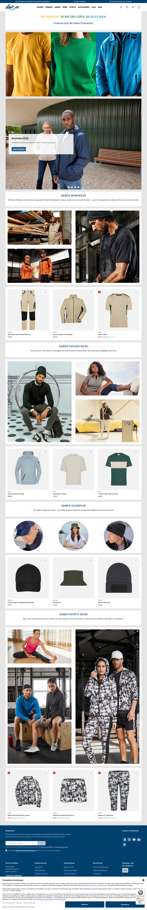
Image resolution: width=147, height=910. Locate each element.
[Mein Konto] (133, 7)
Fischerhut (57, 602)
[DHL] (125, 870)
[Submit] (42, 843)
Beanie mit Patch (104, 602)
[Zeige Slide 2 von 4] (72, 187)
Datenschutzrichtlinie (46, 847)
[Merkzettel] (127, 7)
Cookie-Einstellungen (100, 867)
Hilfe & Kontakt (40, 870)
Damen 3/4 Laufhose (105, 815)
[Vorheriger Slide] (10, 307)
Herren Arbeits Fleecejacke (62, 334)
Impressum (97, 873)
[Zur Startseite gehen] (13, 7)
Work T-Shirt (102, 334)
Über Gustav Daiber (70, 870)
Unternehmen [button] (69, 863)
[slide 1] (28, 469)
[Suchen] (121, 7)
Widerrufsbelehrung (100, 870)
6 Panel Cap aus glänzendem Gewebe (21, 602)
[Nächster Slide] (45, 307)
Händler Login (69, 867)
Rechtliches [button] (98, 863)
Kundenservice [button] (41, 863)
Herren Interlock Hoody (16, 494)
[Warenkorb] (139, 7)
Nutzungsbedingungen (61, 847)
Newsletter (39, 867)
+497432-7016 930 (14, 875)
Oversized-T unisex (60, 494)
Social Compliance (70, 873)
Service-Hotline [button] (12, 863)
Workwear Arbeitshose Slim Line (19, 334)
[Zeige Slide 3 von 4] (75, 187)
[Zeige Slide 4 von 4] (78, 187)
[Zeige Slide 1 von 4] (69, 187)
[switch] (140, 902)
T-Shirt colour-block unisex (108, 494)
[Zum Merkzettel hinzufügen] (45, 292)
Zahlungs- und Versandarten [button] (128, 864)
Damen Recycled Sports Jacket (19, 815)
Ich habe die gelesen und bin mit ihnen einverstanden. (34, 850)
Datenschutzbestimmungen (25, 850)
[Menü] (144, 890)
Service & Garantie (41, 873)
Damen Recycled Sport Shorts (63, 815)
